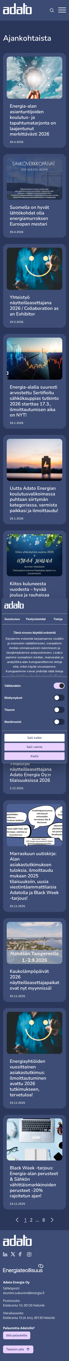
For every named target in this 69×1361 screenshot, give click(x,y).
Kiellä (34, 756)
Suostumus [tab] (12, 618)
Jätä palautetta (16, 1335)
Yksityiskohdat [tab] (36, 618)
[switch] (59, 698)
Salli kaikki (34, 738)
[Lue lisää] (34, 100)
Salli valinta (34, 747)
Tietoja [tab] (58, 618)
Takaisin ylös (15, 1349)
